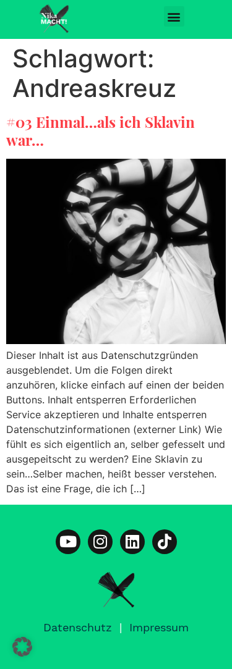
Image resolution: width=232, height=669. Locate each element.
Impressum (159, 627)
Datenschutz (77, 627)
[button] (174, 16)
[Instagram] (100, 541)
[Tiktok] (164, 541)
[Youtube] (68, 541)
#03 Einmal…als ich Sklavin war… (100, 130)
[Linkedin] (132, 541)
